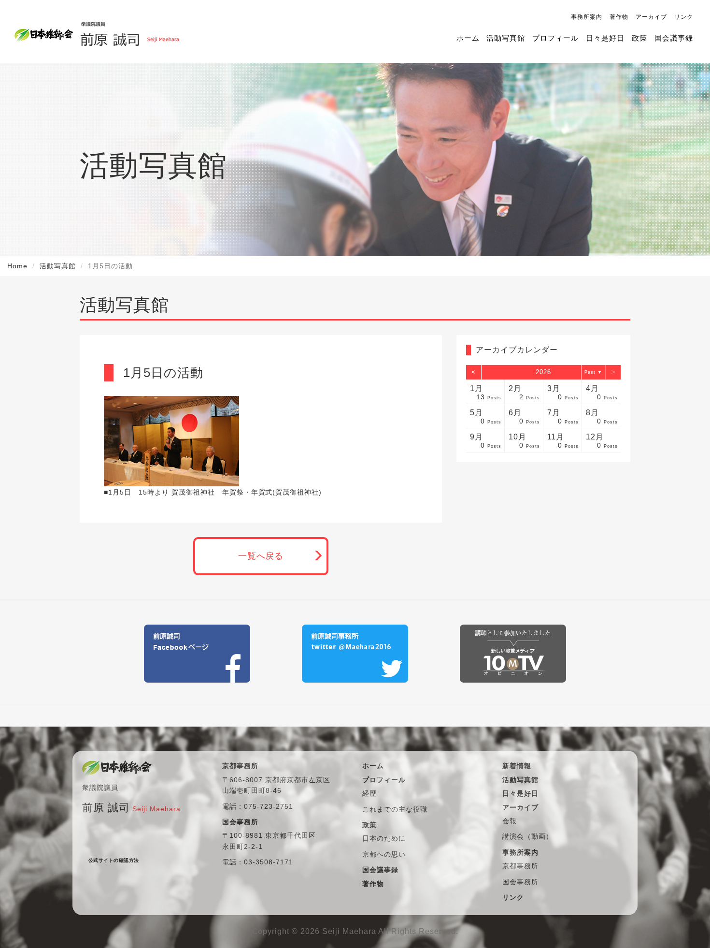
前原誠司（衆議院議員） (129, 31)
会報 (509, 821)
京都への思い (384, 854)
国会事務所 (520, 882)
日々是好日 (605, 38)
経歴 (369, 793)
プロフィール (555, 38)
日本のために (384, 838)
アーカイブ (651, 17)
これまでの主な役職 (394, 809)
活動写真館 (505, 38)
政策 (639, 38)
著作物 (619, 17)
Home (17, 266)
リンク (683, 17)
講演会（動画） (527, 836)
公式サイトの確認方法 (113, 860)
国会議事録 (673, 38)
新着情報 (516, 766)
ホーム (468, 38)
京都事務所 (520, 866)
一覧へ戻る (261, 556)
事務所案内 (586, 17)
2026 (543, 372)
